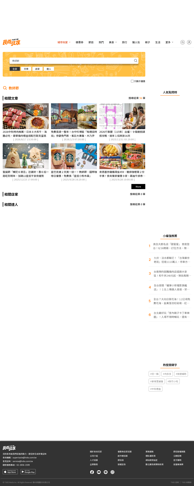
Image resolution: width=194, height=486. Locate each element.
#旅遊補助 (181, 373)
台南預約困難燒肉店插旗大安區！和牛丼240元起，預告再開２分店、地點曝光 (172, 273)
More (138, 186)
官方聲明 (177, 460)
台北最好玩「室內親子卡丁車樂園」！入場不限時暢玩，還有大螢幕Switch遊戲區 (171, 315)
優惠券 (79, 42)
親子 (147, 42)
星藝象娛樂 (178, 464)
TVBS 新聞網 (186, 482)
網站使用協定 (152, 460)
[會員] (189, 42)
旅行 (124, 42)
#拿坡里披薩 (156, 381)
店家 (37, 69)
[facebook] (92, 472)
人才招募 (94, 460)
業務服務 (150, 451)
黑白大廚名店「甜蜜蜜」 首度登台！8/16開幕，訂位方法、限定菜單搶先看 (171, 246)
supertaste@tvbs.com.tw (24, 457)
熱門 (101, 42)
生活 (157, 42)
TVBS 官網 (175, 482)
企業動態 (94, 464)
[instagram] (112, 472)
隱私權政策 (151, 455)
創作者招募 (123, 455)
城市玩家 (63, 42)
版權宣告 (122, 464)
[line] (106, 472)
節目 (91, 42)
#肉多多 (167, 373)
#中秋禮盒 (155, 389)
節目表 (121, 460)
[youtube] (99, 472)
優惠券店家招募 (125, 451)
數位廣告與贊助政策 (154, 464)
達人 (49, 69)
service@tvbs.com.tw (23, 461)
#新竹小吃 (173, 381)
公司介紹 (94, 455)
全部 (14, 69)
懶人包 (136, 42)
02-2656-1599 (23, 464)
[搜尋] (183, 42)
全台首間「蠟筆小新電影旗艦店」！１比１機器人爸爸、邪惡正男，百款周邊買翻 (172, 287)
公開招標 (177, 455)
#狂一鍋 (154, 373)
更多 (168, 42)
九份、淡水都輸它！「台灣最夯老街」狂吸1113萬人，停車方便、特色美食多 (172, 260)
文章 (26, 69)
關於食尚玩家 (96, 451)
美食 (111, 42)
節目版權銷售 (179, 451)
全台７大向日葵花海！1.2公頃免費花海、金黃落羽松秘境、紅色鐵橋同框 (172, 301)
